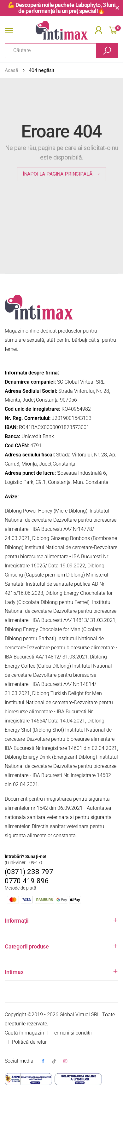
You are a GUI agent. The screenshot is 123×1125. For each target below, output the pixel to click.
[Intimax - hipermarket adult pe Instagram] (65, 1061)
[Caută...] (107, 50)
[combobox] (51, 50)
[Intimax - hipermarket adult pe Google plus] (54, 1061)
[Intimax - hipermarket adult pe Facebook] (42, 1061)
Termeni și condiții (71, 1033)
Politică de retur (29, 1042)
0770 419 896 (27, 881)
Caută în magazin (24, 1033)
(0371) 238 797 (29, 871)
